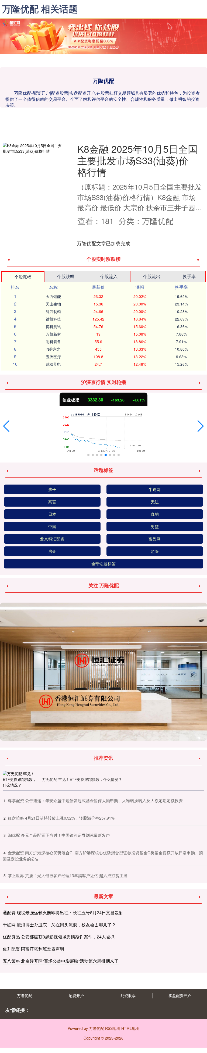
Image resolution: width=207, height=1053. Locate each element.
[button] (6, 426)
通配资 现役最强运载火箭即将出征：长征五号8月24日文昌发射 (63, 912)
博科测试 (53, 326)
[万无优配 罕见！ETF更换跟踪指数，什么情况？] (21, 779)
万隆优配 (24, 995)
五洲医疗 (53, 356)
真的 (155, 514)
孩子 (52, 489)
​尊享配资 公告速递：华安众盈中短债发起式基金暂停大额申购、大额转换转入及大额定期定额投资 (95, 800)
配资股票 (128, 995)
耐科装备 (53, 341)
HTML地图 (130, 1028)
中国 (52, 526)
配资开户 (76, 995)
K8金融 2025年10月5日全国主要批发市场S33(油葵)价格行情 (137, 160)
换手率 (189, 276)
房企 (52, 551)
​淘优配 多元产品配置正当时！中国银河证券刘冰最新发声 (59, 835)
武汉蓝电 (53, 364)
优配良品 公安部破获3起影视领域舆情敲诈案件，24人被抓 (59, 937)
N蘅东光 (53, 349)
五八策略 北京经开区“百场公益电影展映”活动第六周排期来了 (61, 961)
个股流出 (151, 276)
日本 (52, 514)
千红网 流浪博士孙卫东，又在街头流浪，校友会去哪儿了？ (59, 925)
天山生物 (53, 304)
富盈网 (155, 539)
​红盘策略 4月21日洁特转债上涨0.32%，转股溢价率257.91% (61, 818)
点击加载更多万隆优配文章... (104, 243)
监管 (155, 551)
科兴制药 (53, 311)
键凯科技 (53, 319)
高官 (52, 501)
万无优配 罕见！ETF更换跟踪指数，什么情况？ (82, 779)
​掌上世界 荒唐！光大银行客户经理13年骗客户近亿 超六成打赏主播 (67, 875)
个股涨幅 (23, 277)
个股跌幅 (65, 276)
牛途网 (155, 489)
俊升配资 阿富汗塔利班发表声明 (33, 949)
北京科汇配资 (52, 539)
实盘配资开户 (179, 995)
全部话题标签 (103, 563)
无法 (155, 501)
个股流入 (109, 276)
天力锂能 (53, 296)
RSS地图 (112, 1028)
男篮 (155, 526)
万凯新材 (53, 334)
